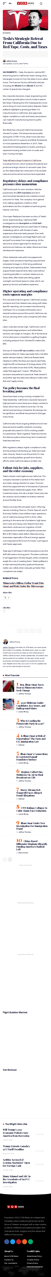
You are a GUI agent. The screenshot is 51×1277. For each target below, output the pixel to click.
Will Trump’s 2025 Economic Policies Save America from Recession (16, 1132)
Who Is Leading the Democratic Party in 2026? (30, 722)
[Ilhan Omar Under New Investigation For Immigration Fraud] (8, 824)
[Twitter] (12, 1241)
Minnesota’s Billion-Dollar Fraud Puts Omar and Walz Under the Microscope (23, 585)
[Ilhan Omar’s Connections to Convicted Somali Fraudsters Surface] (8, 755)
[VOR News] (25, 3)
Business (7, 33)
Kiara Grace (23, 853)
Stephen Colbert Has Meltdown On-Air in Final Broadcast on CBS (29, 774)
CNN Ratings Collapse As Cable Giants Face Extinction (31, 809)
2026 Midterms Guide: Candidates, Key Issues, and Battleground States (30, 705)
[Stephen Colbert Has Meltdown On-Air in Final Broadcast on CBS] (8, 773)
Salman (22, 745)
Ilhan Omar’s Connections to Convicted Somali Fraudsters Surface (32, 756)
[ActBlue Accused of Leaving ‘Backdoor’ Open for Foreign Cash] (41, 1162)
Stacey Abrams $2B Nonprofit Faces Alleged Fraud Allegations (29, 792)
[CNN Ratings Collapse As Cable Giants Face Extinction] (8, 809)
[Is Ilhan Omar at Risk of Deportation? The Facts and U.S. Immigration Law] (8, 737)
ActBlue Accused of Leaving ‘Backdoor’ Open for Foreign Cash (16, 1162)
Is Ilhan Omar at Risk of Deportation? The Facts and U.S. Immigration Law (30, 738)
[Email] (14, 54)
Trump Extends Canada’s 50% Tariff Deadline (16, 1148)
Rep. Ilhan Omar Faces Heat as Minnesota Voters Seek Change (30, 687)
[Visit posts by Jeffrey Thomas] (4, 61)
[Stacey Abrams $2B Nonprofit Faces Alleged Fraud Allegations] (8, 791)
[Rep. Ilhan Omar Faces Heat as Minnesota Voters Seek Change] (8, 686)
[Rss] (24, 1241)
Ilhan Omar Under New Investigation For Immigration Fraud (32, 826)
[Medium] (30, 1241)
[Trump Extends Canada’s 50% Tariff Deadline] (41, 1149)
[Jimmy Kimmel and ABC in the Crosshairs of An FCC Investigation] (41, 1179)
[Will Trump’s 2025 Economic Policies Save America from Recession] (41, 1132)
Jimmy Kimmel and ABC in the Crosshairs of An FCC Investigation (17, 1179)
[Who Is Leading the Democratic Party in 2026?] (8, 722)
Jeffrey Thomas (11, 61)
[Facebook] (6, 1241)
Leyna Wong (23, 712)
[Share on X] (9, 54)
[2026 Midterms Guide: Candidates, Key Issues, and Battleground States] (8, 704)
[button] (5, 3)
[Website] (47, 642)
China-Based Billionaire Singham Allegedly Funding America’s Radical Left (31, 845)
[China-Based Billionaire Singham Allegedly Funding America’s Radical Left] (8, 842)
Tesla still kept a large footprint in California (22, 160)
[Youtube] (18, 1241)
